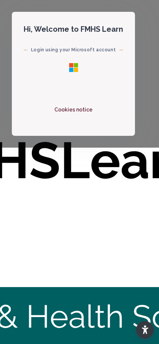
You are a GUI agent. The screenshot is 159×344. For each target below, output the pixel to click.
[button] (145, 330)
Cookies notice (73, 110)
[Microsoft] (73, 67)
